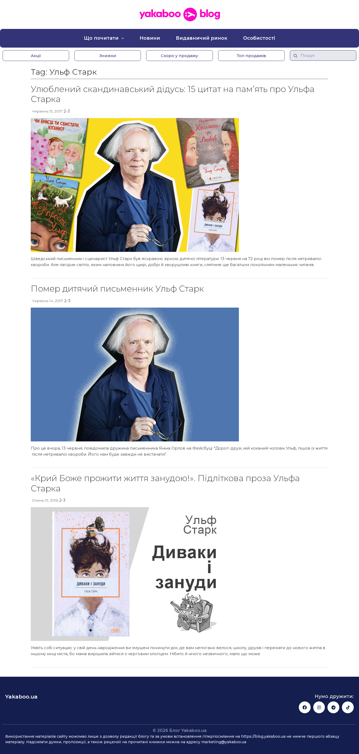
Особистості (259, 38)
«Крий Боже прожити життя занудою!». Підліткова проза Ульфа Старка (165, 483)
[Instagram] (319, 707)
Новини (150, 38)
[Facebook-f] (305, 707)
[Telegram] (333, 707)
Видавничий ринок (201, 38)
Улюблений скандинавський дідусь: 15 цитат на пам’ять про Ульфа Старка (173, 94)
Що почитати (101, 38)
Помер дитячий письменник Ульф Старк (117, 288)
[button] (36, 55)
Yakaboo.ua (21, 697)
